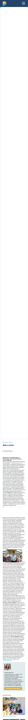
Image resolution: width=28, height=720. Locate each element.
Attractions (5, 442)
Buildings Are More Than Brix (9, 716)
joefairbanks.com (16, 463)
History (11, 442)
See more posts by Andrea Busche (13, 688)
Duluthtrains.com (7, 660)
